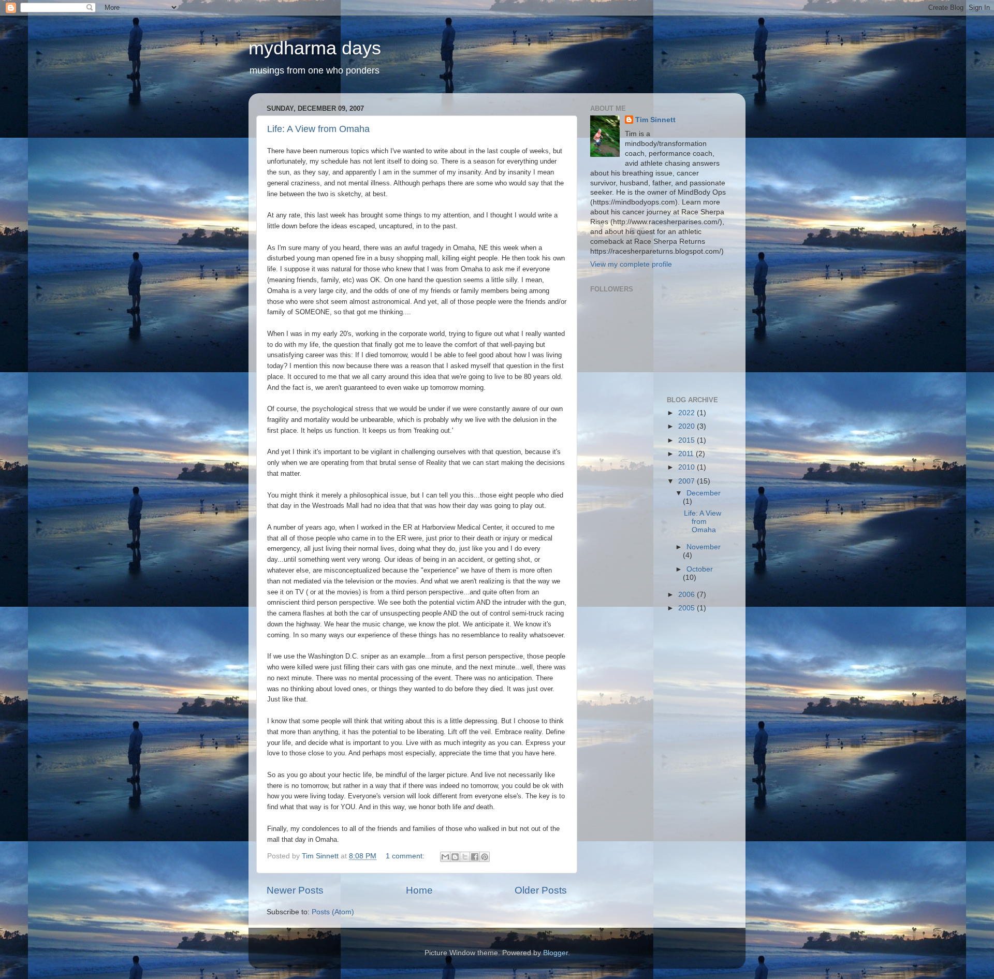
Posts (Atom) (333, 912)
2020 (687, 426)
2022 (687, 413)
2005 (687, 608)
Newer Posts (295, 890)
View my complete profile (631, 264)
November (703, 547)
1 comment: (406, 856)
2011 (687, 454)
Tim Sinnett (655, 120)
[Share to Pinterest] (484, 857)
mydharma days (314, 48)
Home (419, 890)
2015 (687, 440)
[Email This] (445, 857)
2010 (687, 467)
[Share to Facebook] (475, 857)
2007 (687, 481)
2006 (687, 594)
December (703, 493)
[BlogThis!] (455, 857)
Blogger (555, 953)
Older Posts (541, 890)
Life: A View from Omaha (318, 129)
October (699, 569)
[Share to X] (465, 857)
